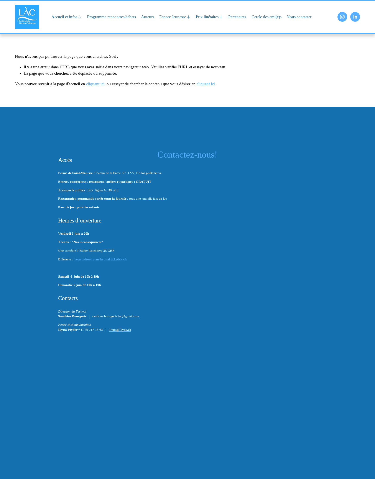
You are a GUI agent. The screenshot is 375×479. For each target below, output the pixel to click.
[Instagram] (342, 17)
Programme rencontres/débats (111, 17)
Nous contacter (299, 17)
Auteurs (147, 17)
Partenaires (237, 17)
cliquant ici (95, 84)
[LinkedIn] (355, 17)
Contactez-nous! (187, 155)
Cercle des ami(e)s (266, 17)
